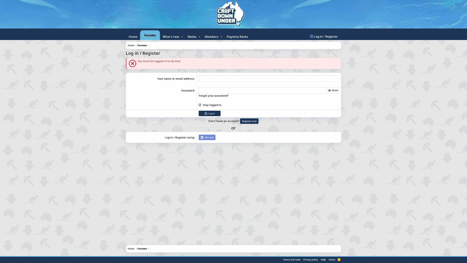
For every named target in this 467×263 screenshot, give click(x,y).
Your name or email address (175, 78)
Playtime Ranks (237, 37)
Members (211, 37)
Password (187, 90)
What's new (171, 37)
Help (323, 259)
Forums (150, 35)
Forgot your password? (214, 95)
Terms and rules (292, 259)
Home (133, 37)
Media (192, 37)
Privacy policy (310, 259)
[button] (182, 36)
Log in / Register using (179, 137)
